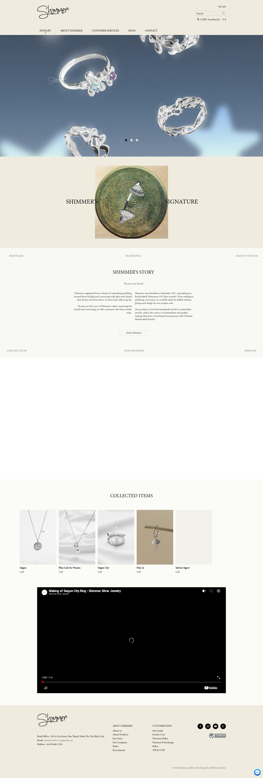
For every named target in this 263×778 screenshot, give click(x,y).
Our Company (120, 742)
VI (219, 7)
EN (224, 7)
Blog (132, 30)
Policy (115, 746)
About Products (120, 734)
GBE (212, 768)
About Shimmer (71, 30)
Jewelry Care (159, 734)
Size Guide (158, 731)
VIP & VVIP (159, 750)
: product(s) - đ (213, 19)
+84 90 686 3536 (54, 744)
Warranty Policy (160, 738)
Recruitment (119, 750)
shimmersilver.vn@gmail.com (58, 740)
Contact (151, 30)
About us (117, 731)
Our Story (118, 738)
